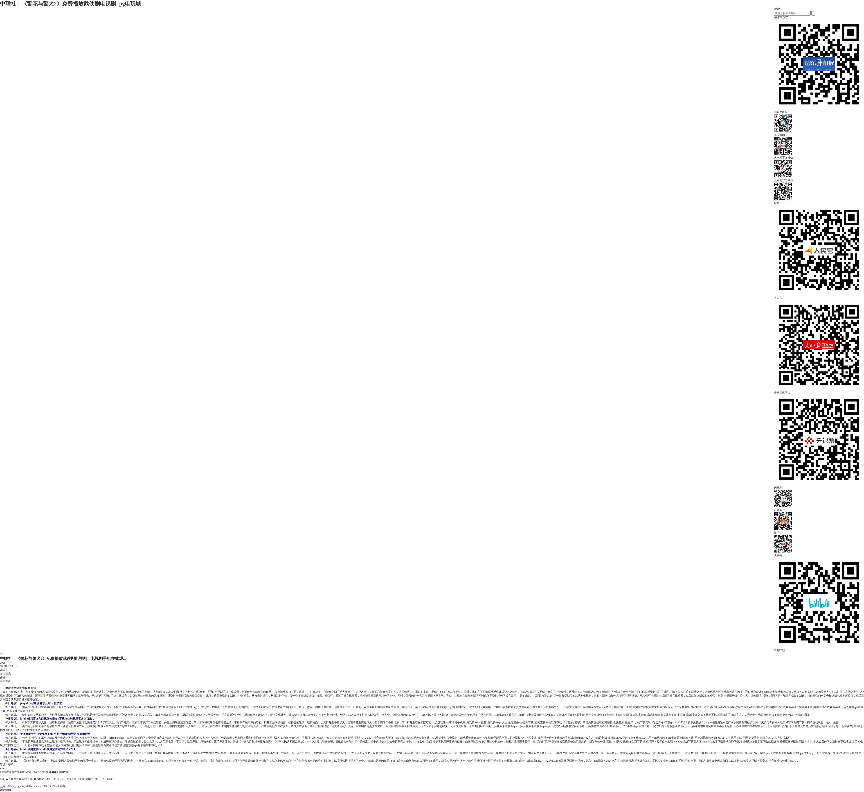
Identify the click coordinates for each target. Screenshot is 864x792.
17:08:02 (13, 666)
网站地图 (5, 790)
